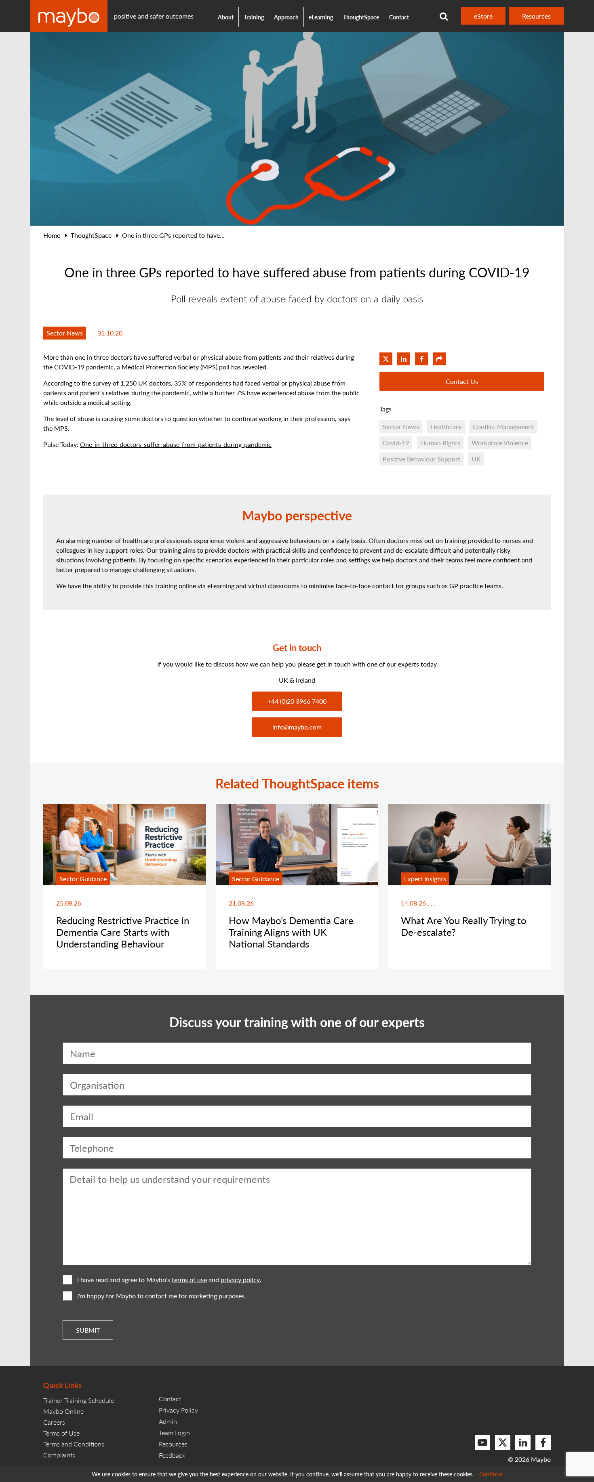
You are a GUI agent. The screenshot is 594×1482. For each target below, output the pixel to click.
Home (51, 235)
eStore (483, 16)
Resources (536, 16)
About (226, 17)
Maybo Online (63, 1411)
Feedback (172, 1455)
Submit (88, 1330)
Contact (399, 17)
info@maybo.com (297, 727)
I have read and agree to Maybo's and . (169, 1279)
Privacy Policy (178, 1410)
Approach (286, 17)
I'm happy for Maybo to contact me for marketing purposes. (161, 1295)
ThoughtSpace (361, 17)
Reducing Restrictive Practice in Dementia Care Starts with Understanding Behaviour (122, 931)
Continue (490, 1474)
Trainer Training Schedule (78, 1400)
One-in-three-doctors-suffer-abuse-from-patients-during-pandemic (176, 444)
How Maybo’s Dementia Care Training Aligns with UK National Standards (291, 931)
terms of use (189, 1280)
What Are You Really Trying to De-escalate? (464, 926)
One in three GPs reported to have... (173, 235)
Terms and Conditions (73, 1443)
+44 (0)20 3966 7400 (297, 701)
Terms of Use (61, 1433)
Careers (54, 1422)
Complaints (59, 1454)
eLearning (321, 17)
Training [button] (254, 17)
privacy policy (240, 1280)
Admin (168, 1421)
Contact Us (462, 381)
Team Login (174, 1432)
